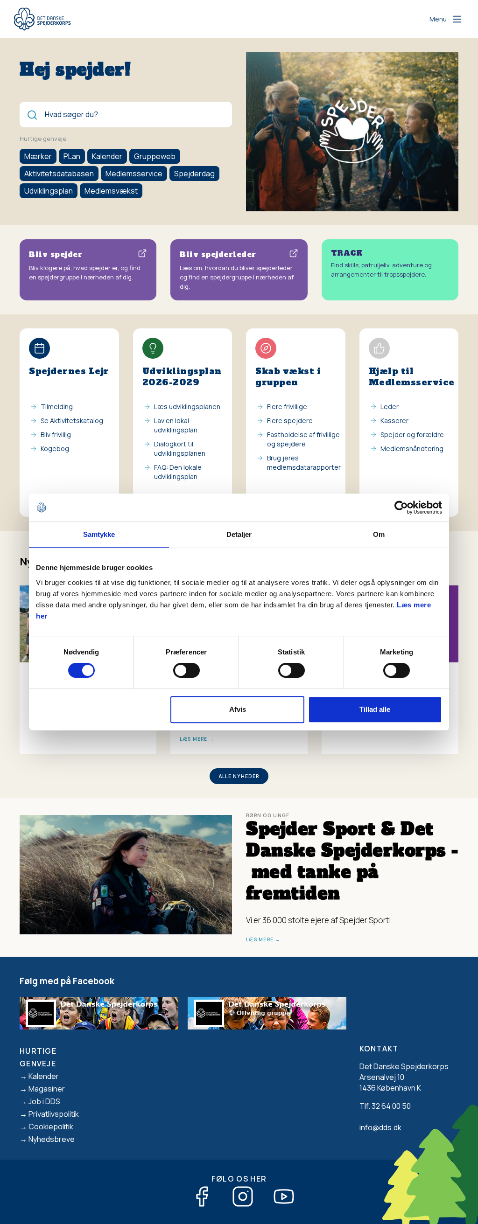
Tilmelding (57, 406)
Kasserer (394, 420)
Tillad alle (374, 709)
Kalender (107, 156)
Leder (389, 406)
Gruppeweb (155, 156)
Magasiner (46, 1089)
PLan (71, 156)
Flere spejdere (290, 420)
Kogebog (55, 448)
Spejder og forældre (412, 434)
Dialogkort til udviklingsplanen (179, 448)
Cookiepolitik (50, 1126)
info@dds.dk (380, 1127)
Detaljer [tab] (239, 534)
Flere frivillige (287, 406)
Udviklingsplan (48, 191)
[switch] (186, 670)
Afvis (237, 709)
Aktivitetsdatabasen (59, 173)
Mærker (38, 156)
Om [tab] (379, 534)
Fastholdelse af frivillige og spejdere (303, 439)
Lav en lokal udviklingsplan (175, 425)
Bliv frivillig (56, 434)
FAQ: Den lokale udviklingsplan (178, 472)
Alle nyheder (239, 776)
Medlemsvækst (111, 191)
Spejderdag (194, 173)
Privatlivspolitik (53, 1114)
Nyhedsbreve (51, 1139)
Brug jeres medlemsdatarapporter (304, 462)
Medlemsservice (133, 173)
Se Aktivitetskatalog (72, 420)
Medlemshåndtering (411, 448)
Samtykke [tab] (99, 534)
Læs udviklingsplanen (187, 406)
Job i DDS (44, 1101)
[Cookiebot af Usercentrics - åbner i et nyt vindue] (401, 508)
